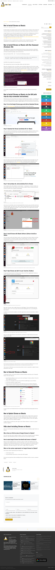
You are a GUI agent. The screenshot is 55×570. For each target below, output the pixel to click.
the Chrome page (11, 106)
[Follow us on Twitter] (51, 0)
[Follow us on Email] (52, 0)
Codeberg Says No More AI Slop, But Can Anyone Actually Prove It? (43, 549)
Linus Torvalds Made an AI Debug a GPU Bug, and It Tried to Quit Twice (46, 54)
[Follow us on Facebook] (48, 0)
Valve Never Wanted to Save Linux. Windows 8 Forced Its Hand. (43, 547)
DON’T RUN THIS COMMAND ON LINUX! (46, 129)
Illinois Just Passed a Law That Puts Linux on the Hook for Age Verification (46, 34)
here (4, 548)
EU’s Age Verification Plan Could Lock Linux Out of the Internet (46, 60)
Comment (8, 502)
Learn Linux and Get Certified (46, 125)
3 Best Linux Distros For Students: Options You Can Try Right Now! (16, 484)
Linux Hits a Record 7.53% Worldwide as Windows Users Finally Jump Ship (46, 62)
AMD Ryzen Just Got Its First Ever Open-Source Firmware (46, 65)
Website (29, 509)
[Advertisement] (27, 14)
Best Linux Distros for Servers (34, 483)
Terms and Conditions (39, 555)
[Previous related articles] (36, 479)
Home (4, 21)
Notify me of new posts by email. (13, 517)
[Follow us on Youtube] (46, 24)
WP (4, 568)
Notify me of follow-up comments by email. (16, 515)
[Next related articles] (38, 479)
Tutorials (7, 21)
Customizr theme (13, 568)
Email (18, 509)
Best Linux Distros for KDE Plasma (27, 542)
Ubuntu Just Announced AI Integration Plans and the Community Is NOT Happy (27, 556)
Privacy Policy (38, 556)
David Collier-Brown (23, 555)
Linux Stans (6, 27)
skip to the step (24, 70)
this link (18, 162)
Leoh (20, 552)
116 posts (14, 470)
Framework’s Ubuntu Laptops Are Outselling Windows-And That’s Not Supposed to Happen (27, 553)
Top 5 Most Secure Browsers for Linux (14, 37)
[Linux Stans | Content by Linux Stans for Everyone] (6, 4)
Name (7, 509)
